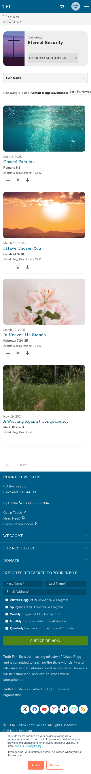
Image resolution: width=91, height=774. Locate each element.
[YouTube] (44, 709)
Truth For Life (7, 5)
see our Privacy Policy (28, 746)
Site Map (25, 731)
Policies (8, 731)
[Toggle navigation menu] (86, 6)
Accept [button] (36, 765)
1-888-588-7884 (36, 503)
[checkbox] (44, 614)
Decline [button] (54, 765)
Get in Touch (13, 512)
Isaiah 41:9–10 (13, 254)
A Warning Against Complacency (36, 422)
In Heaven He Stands (24, 335)
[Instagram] (54, 709)
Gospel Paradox (19, 162)
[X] (25, 709)
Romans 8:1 (11, 168)
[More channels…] (83, 709)
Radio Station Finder (18, 524)
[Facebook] (34, 709)
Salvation (35, 37)
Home (23, 465)
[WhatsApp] (73, 709)
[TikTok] (63, 709)
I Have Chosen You (22, 248)
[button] (18, 180)
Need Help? (12, 518)
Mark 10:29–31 (13, 427)
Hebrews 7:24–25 (15, 341)
